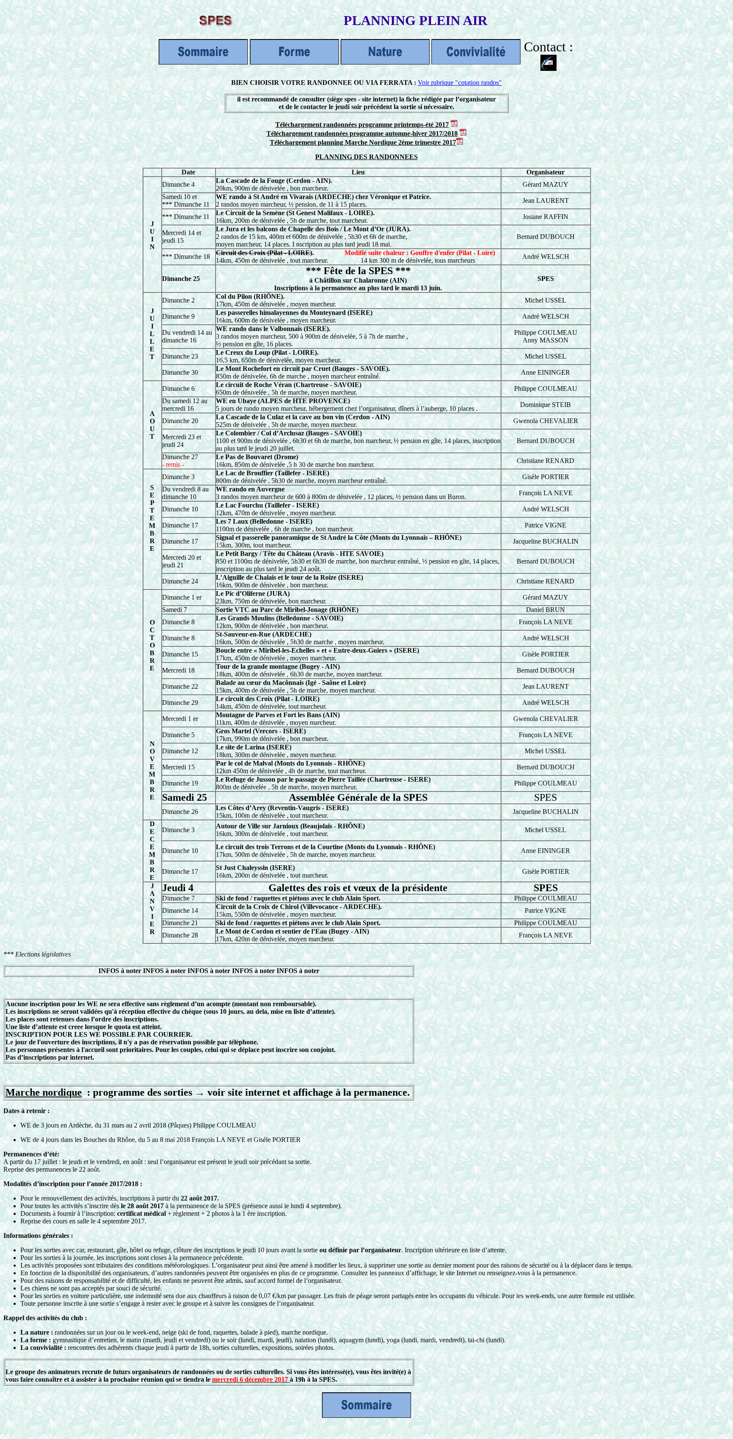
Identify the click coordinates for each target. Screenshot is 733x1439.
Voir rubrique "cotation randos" (460, 82)
